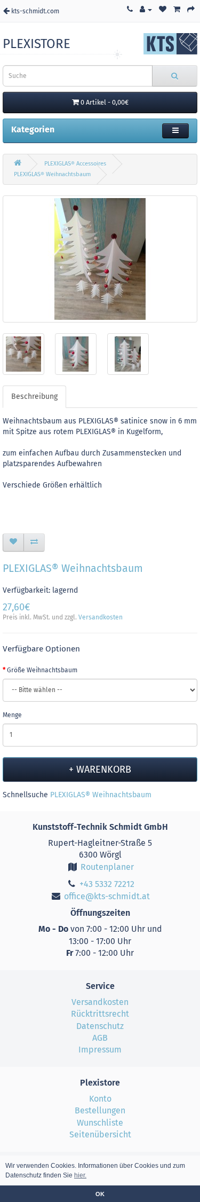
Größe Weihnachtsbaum (42, 670)
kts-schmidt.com (34, 11)
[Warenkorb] (176, 9)
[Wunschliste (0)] (162, 9)
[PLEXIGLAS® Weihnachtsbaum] (100, 259)
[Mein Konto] (146, 9)
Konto (100, 1099)
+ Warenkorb (100, 769)
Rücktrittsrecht (100, 1014)
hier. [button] (80, 1175)
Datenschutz (100, 1026)
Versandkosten (100, 617)
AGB (100, 1038)
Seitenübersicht (100, 1134)
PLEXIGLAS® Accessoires (75, 163)
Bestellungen (100, 1110)
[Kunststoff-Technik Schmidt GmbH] (170, 43)
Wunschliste (100, 1123)
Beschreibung (34, 396)
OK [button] (100, 1194)
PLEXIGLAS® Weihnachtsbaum (52, 174)
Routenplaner (106, 867)
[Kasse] (191, 9)
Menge (12, 715)
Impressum (100, 1049)
